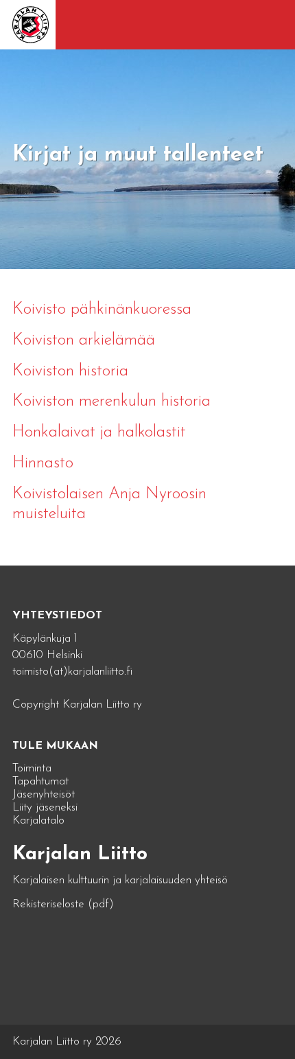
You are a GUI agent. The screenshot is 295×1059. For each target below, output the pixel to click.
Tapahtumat (40, 781)
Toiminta (31, 768)
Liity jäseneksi (45, 807)
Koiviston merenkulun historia (111, 401)
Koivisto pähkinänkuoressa (101, 309)
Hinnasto (42, 463)
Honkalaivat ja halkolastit (99, 432)
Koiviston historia (70, 371)
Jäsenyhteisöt (43, 794)
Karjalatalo (38, 820)
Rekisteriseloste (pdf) (63, 904)
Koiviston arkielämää (83, 340)
